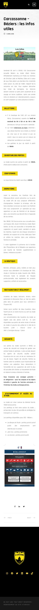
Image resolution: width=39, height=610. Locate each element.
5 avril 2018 (10, 34)
